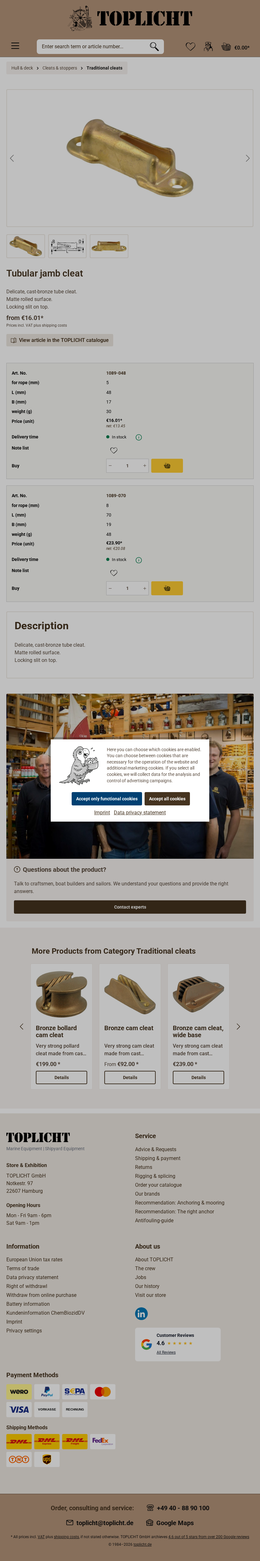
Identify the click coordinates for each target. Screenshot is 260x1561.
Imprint (102, 813)
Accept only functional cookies (107, 798)
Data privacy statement (140, 813)
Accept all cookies (167, 798)
